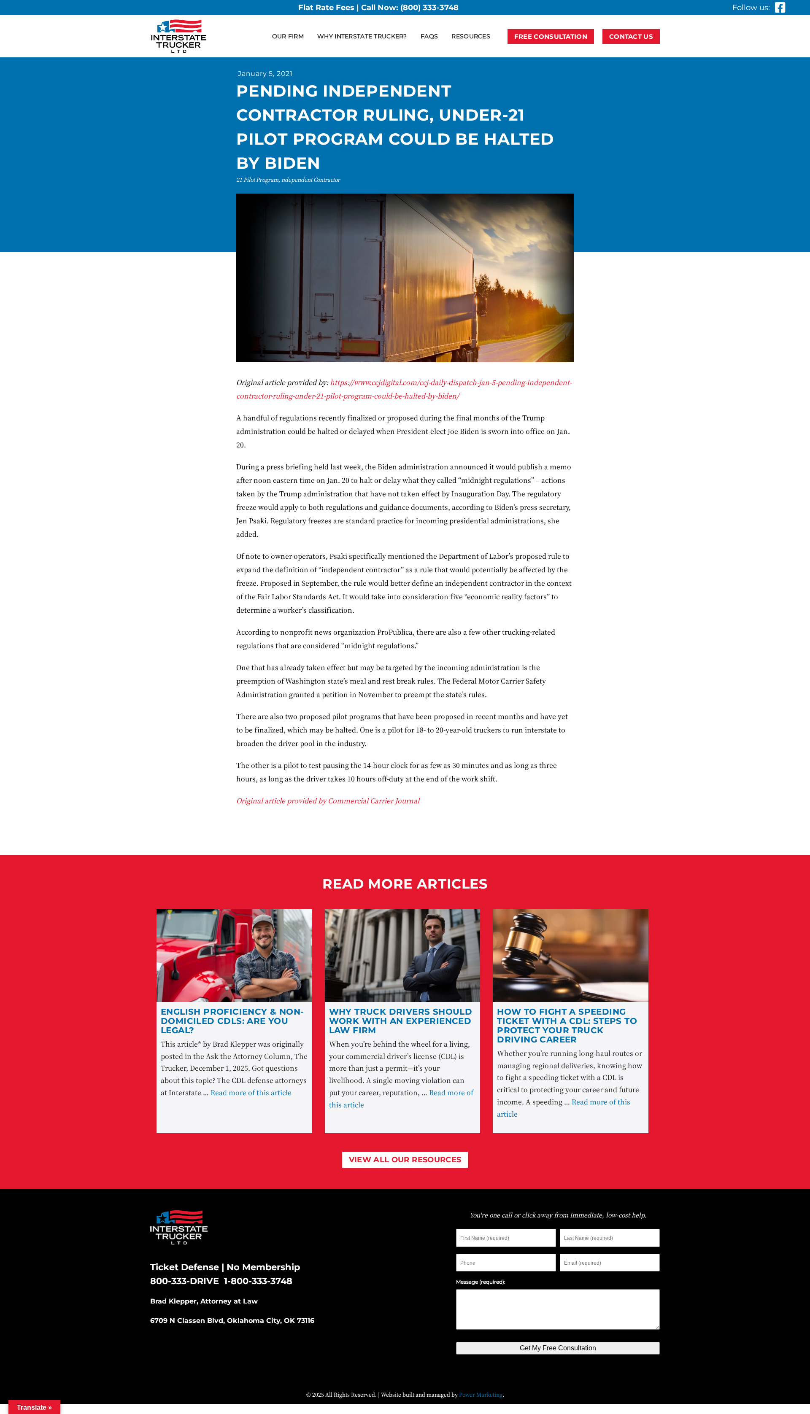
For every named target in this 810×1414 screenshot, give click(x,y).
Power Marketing (480, 1394)
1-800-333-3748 (258, 1281)
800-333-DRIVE (184, 1281)
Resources (470, 36)
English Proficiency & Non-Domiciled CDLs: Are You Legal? (232, 1021)
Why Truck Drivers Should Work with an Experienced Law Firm (400, 1021)
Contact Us (631, 36)
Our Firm (288, 36)
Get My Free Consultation (558, 1348)
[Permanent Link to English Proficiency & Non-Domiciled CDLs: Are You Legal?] (234, 955)
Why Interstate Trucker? (362, 36)
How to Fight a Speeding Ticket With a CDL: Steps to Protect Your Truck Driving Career (567, 1026)
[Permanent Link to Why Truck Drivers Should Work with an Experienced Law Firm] (403, 955)
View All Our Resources (405, 1159)
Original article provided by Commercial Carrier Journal (327, 800)
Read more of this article (251, 1092)
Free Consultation (550, 36)
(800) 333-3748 (429, 7)
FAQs (429, 36)
